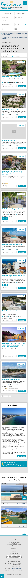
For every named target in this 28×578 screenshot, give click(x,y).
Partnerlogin (14, 543)
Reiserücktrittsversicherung (14, 544)
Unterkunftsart (6, 24)
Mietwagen (14, 545)
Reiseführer (22, 456)
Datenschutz (14, 548)
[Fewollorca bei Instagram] (16, 558)
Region (5, 20)
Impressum (14, 541)
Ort (18, 24)
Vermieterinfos (14, 547)
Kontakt (14, 539)
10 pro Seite (17, 56)
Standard (5, 56)
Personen (19, 17)
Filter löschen (6, 29)
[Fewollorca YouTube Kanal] (12, 558)
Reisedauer (6, 17)
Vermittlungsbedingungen (14, 542)
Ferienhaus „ (11, 76)
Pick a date (2, 13)
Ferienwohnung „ (13, 244)
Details (24, 498)
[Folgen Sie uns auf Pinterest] (20, 558)
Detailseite (21, 86)
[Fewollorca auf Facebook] (8, 558)
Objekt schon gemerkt (10, 86)
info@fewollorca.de (16, 568)
